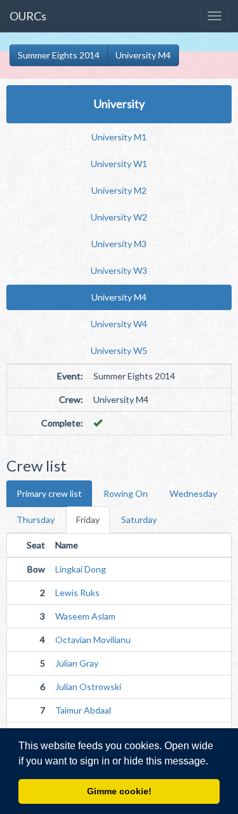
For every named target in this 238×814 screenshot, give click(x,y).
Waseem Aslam (85, 616)
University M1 (119, 137)
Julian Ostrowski (88, 686)
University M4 (143, 55)
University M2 (119, 190)
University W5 (119, 350)
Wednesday (193, 493)
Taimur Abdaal (83, 710)
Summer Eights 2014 (59, 55)
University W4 (119, 323)
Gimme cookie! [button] (119, 791)
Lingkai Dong (80, 569)
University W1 (119, 163)
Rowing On (125, 493)
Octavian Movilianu (93, 639)
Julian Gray (76, 663)
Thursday (36, 519)
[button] (213, 762)
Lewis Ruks (77, 592)
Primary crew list (49, 493)
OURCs (28, 16)
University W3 (119, 270)
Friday (88, 519)
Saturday (139, 519)
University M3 (119, 243)
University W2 (119, 217)
